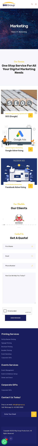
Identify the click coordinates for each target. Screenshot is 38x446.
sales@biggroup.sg (19, 405)
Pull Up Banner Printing (8, 339)
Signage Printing (6, 343)
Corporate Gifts (6, 358)
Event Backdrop (6, 354)
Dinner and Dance (7, 378)
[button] (3, 219)
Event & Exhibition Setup (9, 374)
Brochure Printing (6, 347)
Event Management (7, 370)
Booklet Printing (6, 350)
